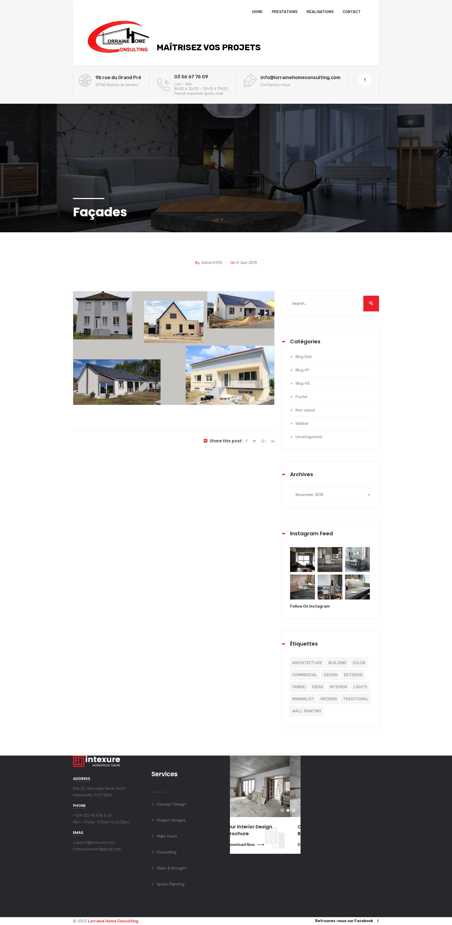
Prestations (284, 12)
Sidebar (302, 423)
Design (330, 675)
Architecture (307, 662)
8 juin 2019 (246, 262)
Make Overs (167, 836)
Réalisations (320, 12)
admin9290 (211, 262)
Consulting (166, 852)
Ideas (317, 687)
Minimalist (303, 699)
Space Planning (170, 884)
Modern (328, 699)
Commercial (304, 675)
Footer (301, 396)
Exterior (353, 675)
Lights (360, 687)
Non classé (305, 410)
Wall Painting (306, 711)
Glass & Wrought (172, 868)
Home (257, 12)
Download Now (251, 844)
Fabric (299, 687)
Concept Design (171, 804)
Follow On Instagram (310, 606)
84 (302, 563)
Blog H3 (302, 383)
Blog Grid (303, 356)
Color (359, 662)
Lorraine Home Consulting (113, 921)
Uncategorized (308, 436)
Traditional (356, 699)
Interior (338, 687)
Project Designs (171, 820)
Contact (352, 12)
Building (337, 662)
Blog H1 (302, 370)
